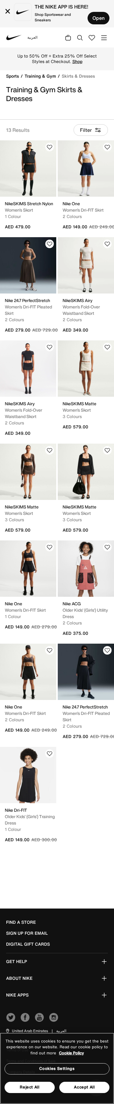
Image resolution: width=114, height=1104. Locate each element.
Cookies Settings (56, 1068)
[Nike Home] (14, 37)
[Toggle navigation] (104, 37)
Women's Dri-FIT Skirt (83, 210)
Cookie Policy (71, 1053)
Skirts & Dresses (78, 76)
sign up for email (27, 933)
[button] (26, 1031)
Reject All (30, 1087)
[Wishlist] (49, 147)
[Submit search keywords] (80, 37)
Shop (77, 61)
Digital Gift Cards (28, 944)
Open (98, 18)
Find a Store (21, 922)
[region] (57, 1068)
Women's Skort (19, 210)
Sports (13, 76)
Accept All (84, 1087)
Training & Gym (41, 76)
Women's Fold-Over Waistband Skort (81, 310)
